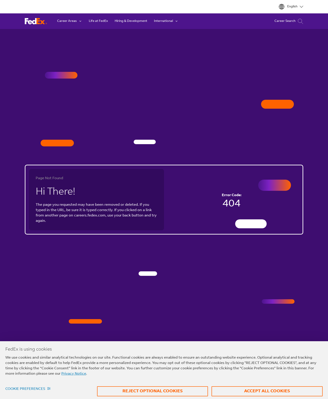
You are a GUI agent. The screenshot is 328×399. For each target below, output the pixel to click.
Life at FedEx (98, 21)
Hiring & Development (131, 21)
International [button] (163, 21)
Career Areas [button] (67, 21)
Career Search (284, 21)
